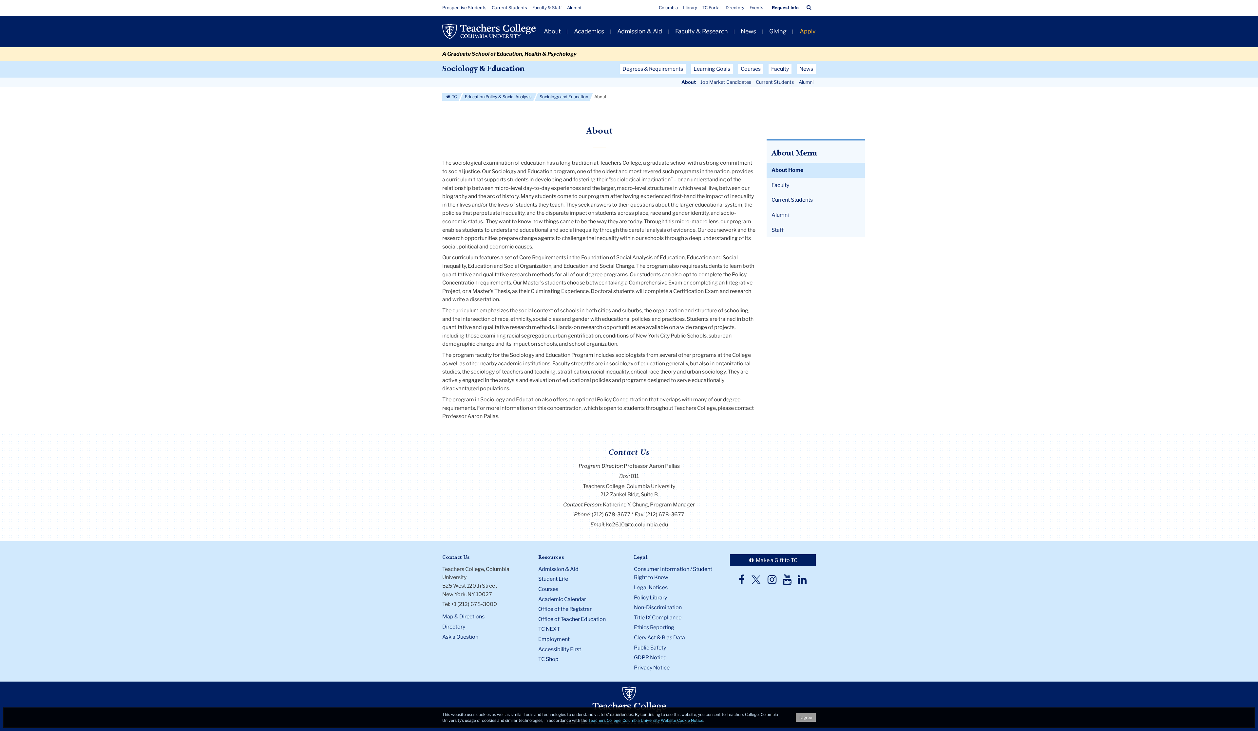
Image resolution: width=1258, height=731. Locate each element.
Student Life (553, 579)
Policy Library (650, 597)
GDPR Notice (650, 657)
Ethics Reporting (654, 627)
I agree (805, 717)
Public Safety (650, 648)
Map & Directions (463, 616)
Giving (778, 31)
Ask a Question (460, 637)
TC (454, 96)
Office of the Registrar (565, 609)
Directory (735, 7)
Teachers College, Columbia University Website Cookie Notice (645, 720)
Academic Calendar (562, 599)
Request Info (785, 7)
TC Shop (548, 659)
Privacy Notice (652, 668)
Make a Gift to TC (776, 560)
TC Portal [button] (711, 7)
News (748, 31)
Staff (778, 230)
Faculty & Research (701, 31)
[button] (809, 7)
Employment (554, 639)
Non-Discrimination (658, 607)
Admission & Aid (639, 31)
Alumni (574, 7)
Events (756, 7)
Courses (548, 589)
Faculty (780, 185)
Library (690, 7)
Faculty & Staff (547, 7)
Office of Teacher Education (572, 619)
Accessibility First (559, 649)
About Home (787, 170)
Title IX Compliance (657, 617)
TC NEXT (549, 629)
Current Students (509, 7)
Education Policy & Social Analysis (498, 96)
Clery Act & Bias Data (659, 637)
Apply (808, 31)
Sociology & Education (483, 69)
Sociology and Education (564, 96)
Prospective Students (464, 7)
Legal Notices (651, 587)
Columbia (668, 7)
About (552, 31)
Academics (589, 31)
